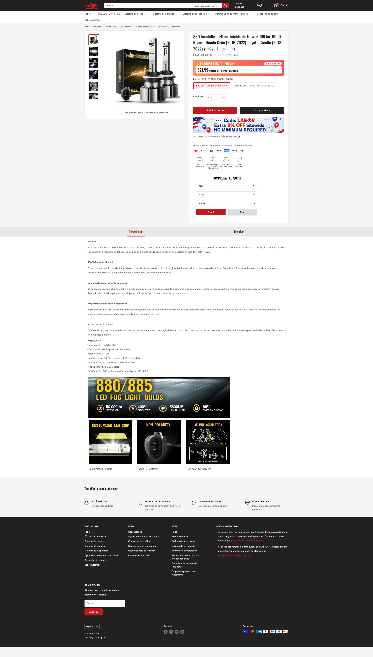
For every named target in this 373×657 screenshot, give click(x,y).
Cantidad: (198, 96)
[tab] (136, 231)
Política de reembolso (183, 541)
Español (89, 626)
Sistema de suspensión (195, 13)
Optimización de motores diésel (231, 13)
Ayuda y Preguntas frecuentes (144, 536)
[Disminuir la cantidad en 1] (208, 97)
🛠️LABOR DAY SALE (109, 13)
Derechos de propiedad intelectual (184, 565)
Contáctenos (135, 531)
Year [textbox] (201, 186)
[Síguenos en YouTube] (177, 632)
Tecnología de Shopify (95, 637)
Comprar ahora (262, 110)
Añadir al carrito (215, 110)
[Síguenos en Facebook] (165, 632)
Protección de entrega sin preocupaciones (185, 557)
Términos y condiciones (184, 550)
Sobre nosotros (92, 20)
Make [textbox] (201, 194)
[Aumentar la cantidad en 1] (224, 97)
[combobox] (226, 186)
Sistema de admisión (164, 13)
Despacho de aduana (267, 13)
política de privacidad (183, 546)
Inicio (87, 27)
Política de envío (180, 536)
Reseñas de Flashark (138, 555)
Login (260, 5)
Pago (174, 531)
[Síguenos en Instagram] (171, 632)
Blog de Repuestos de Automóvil (183, 573)
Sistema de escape (135, 13)
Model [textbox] (202, 203)
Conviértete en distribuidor (142, 546)
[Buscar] (225, 5)
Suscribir (93, 611)
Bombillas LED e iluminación (105, 27)
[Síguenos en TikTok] (182, 632)
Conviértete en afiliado (140, 541)
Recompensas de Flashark (141, 550)
